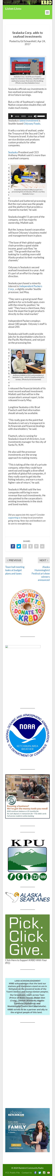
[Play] (12, 116)
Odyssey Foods (32, 123)
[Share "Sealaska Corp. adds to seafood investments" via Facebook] (13, 546)
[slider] (41, 116)
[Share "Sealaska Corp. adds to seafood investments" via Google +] (25, 546)
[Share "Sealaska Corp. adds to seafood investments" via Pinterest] (36, 546)
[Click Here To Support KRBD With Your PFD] (27, 936)
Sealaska (13, 152)
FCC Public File (12, 1172)
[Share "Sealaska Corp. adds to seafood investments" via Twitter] (19, 546)
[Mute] (35, 116)
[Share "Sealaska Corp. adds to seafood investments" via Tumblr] (30, 546)
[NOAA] (27, 735)
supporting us (14, 517)
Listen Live (12, 8)
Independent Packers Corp (25, 288)
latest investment (29, 120)
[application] (27, 116)
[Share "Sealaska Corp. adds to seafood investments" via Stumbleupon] (42, 546)
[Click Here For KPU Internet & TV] (27, 859)
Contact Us (27, 1172)
